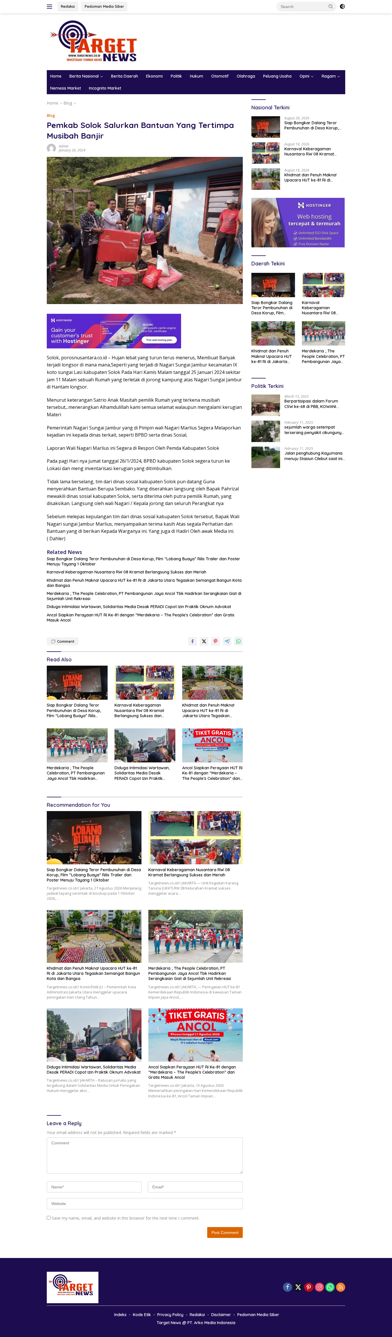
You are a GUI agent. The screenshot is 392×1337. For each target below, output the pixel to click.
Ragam (329, 76)
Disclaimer (221, 1314)
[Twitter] (298, 1288)
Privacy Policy (170, 1314)
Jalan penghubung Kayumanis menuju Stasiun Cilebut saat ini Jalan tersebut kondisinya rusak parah (313, 456)
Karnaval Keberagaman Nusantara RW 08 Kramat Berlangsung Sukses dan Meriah (126, 572)
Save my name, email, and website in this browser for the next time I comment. (125, 1218)
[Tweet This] (204, 641)
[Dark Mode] (342, 6)
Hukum (196, 76)
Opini (304, 76)
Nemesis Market (65, 88)
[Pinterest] (308, 1288)
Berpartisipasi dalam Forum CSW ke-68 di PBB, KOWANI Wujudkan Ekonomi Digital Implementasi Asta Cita (311, 404)
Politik (176, 76)
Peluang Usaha (277, 76)
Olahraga (246, 76)
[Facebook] (287, 1288)
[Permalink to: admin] (51, 148)
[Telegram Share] (227, 641)
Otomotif (220, 76)
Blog (51, 115)
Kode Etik (142, 1314)
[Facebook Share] (192, 641)
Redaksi (68, 6)
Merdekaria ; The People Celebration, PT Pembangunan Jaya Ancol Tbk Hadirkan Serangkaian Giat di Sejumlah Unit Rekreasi (144, 596)
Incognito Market (105, 88)
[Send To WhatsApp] (238, 641)
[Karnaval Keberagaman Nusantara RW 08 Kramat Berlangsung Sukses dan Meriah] (145, 683)
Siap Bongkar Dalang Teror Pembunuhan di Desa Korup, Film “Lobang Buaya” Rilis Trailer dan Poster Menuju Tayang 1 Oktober (143, 561)
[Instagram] (319, 1288)
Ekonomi (154, 76)
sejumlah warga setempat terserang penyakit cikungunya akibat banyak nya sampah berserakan (314, 430)
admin (64, 146)
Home (55, 76)
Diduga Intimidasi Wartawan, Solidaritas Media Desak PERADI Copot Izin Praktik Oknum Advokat (139, 606)
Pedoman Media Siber (104, 6)
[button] (331, 6)
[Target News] (97, 41)
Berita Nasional (84, 76)
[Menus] (51, 6)
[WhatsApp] (330, 1288)
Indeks (120, 1314)
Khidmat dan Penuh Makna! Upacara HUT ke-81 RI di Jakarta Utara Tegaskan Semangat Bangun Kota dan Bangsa (144, 583)
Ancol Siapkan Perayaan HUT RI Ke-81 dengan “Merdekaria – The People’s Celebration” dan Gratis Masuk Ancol (140, 617)
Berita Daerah (124, 76)
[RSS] (340, 1288)
